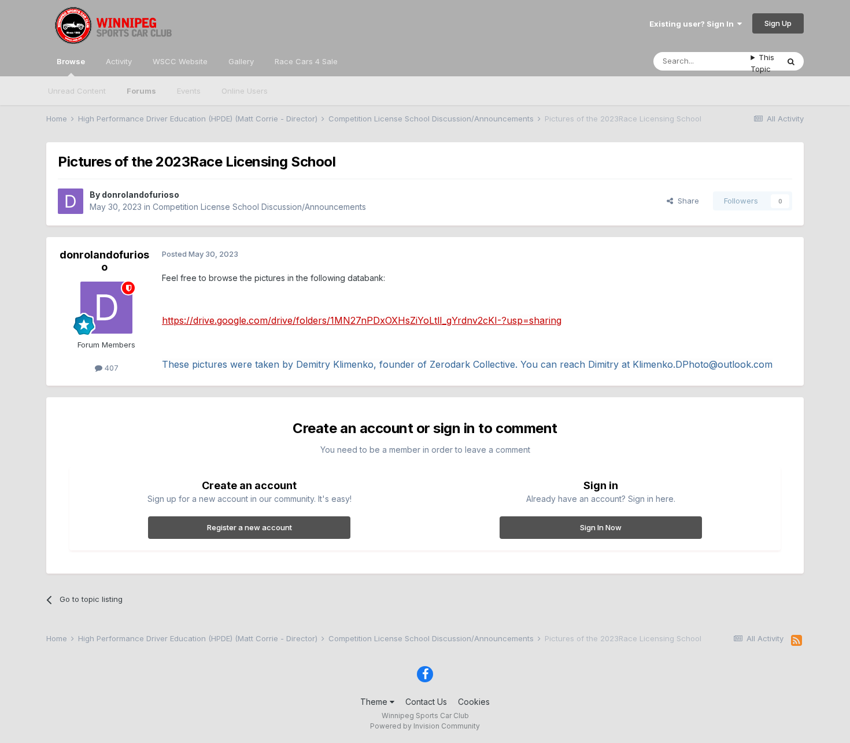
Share (686, 200)
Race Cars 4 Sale (306, 61)
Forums (141, 90)
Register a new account (249, 527)
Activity (119, 61)
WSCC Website (180, 61)
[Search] (791, 61)
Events (189, 90)
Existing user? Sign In (693, 23)
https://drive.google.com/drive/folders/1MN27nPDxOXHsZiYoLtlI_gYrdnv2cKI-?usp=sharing (361, 320)
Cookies (474, 702)
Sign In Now (601, 527)
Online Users (244, 90)
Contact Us (426, 702)
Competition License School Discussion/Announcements (259, 207)
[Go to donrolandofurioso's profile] (70, 201)
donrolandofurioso (140, 194)
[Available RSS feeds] (796, 641)
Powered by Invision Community (425, 726)
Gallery (241, 61)
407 (110, 367)
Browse (71, 61)
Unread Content (77, 90)
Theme (375, 702)
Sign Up (778, 23)
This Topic (762, 63)
